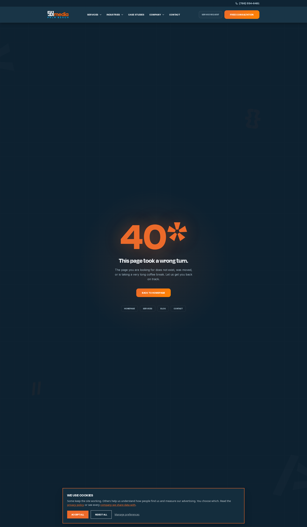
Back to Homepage (153, 292)
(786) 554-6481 (249, 3)
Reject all (101, 514)
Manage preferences (127, 514)
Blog (163, 308)
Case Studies (136, 14)
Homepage (129, 308)
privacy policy (75, 505)
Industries (113, 14)
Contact (174, 14)
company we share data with (118, 505)
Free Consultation (242, 14)
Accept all (77, 514)
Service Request (210, 14)
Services (93, 14)
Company (155, 14)
